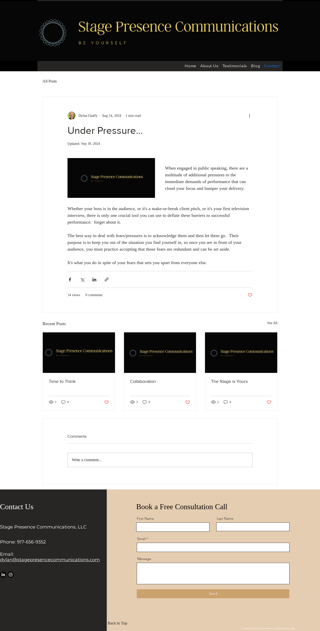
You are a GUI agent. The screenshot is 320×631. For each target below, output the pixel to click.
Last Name (225, 518)
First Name (145, 518)
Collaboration (143, 381)
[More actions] (249, 116)
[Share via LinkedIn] (94, 279)
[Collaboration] (160, 352)
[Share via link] (106, 279)
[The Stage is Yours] (241, 352)
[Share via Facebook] (70, 279)
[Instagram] (11, 574)
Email (141, 538)
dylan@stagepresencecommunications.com (50, 559)
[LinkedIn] (3, 574)
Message (144, 558)
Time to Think (62, 381)
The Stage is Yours (229, 381)
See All (272, 323)
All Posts (49, 81)
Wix (293, 628)
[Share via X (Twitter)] (82, 279)
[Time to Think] (79, 352)
